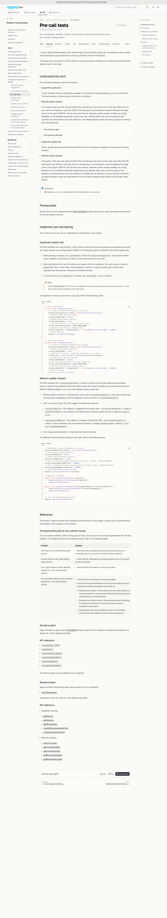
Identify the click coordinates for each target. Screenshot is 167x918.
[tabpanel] (85, 338)
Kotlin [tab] (49, 302)
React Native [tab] (84, 44)
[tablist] (34, 12)
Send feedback (123, 774)
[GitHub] (158, 7)
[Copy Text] (129, 306)
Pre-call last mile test (53, 135)
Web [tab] (41, 44)
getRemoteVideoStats (52, 759)
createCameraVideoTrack (54, 732)
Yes (104, 774)
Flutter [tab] (67, 44)
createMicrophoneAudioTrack (55, 728)
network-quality (50, 743)
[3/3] (50, 645)
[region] (85, 338)
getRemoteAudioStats (52, 755)
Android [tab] (49, 44)
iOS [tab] (74, 44)
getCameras (48, 720)
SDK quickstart (79, 211)
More (127, 44)
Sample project (48, 625)
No (112, 774)
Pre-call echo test (51, 129)
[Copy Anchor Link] (67, 76)
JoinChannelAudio (49, 692)
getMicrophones (50, 724)
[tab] (14, 12)
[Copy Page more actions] (129, 25)
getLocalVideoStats (51, 751)
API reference (47, 640)
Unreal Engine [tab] (104, 44)
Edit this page (148, 63)
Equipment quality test (52, 242)
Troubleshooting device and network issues (63, 530)
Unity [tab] (94, 44)
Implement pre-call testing (56, 227)
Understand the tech (53, 76)
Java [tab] (43, 302)
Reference (46, 514)
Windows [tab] (116, 44)
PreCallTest (71, 630)
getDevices (48, 716)
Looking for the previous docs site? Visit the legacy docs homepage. (89, 2)
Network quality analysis (53, 378)
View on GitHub (148, 67)
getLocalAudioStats (51, 747)
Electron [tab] (58, 44)
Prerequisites (48, 205)
